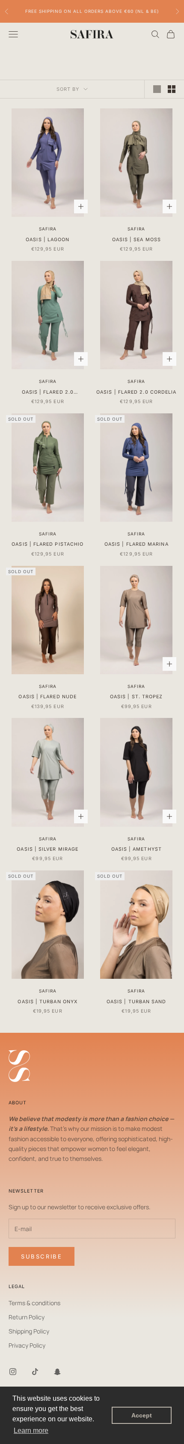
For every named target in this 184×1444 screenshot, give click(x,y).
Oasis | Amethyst (136, 849)
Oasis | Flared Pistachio (47, 544)
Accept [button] (141, 1415)
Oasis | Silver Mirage (47, 849)
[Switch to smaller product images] (171, 89)
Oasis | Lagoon (47, 239)
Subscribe (41, 1256)
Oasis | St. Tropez (136, 697)
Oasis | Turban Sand (136, 1002)
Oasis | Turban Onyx (47, 1002)
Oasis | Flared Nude (47, 697)
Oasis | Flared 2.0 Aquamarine (48, 392)
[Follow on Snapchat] (57, 1371)
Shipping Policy (29, 1331)
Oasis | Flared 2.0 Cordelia (136, 392)
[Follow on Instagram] (13, 1371)
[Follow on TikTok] (35, 1371)
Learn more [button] (31, 1430)
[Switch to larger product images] (157, 89)
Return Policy (27, 1317)
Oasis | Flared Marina (136, 544)
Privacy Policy (27, 1345)
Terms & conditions (34, 1303)
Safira (47, 228)
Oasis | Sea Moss (136, 239)
